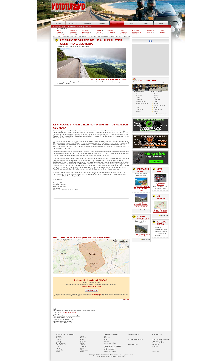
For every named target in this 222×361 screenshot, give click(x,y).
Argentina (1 (73, 30)
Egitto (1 (122, 30)
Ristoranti (155, 346)
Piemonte (157, 96)
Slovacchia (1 (61, 34)
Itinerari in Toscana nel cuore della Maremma (160, 211)
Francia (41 (135, 30)
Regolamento (101, 356)
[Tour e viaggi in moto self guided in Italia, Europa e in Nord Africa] (150, 125)
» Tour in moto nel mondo (75, 26)
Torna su (127, 299)
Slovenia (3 (73, 34)
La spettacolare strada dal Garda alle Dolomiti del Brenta (142, 188)
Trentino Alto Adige (159, 105)
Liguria (138, 107)
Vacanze (106, 341)
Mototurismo (87, 23)
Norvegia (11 (111, 32)
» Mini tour (88, 26)
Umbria (156, 107)
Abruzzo (138, 94)
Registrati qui (96, 294)
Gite (105, 336)
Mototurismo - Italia (162, 114)
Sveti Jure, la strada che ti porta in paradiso (142, 235)
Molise (156, 94)
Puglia (156, 98)
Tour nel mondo (81, 36)
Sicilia (155, 101)
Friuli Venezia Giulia (142, 103)
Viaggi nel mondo (109, 348)
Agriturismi (155, 344)
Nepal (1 (98, 32)
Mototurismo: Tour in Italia (69, 36)
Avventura (131, 23)
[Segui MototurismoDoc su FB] (150, 41)
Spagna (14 (85, 34)
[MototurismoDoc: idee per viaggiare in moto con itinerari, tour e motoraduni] (68, 5)
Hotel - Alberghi (157, 341)
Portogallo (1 (123, 32)
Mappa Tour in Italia (110, 343)
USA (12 (134, 34)
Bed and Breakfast (157, 343)
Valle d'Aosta (158, 109)
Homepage (58, 23)
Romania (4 (150, 32)
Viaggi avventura (109, 349)
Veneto (156, 111)
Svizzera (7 (99, 34)
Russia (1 (162, 32)
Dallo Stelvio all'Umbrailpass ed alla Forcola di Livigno (141, 204)
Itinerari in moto (145, 210)
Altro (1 (59, 30)
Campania (139, 100)
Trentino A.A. (84, 346)
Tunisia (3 (110, 34)
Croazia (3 (110, 30)
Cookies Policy (120, 356)
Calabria (138, 98)
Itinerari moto (73, 23)
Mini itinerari (164, 215)
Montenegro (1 (86, 32)
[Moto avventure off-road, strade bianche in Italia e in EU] (150, 141)
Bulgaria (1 (99, 30)
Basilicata (139, 96)
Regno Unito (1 (136, 32)
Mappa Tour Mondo (110, 351)
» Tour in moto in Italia (59, 26)
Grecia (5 (161, 30)
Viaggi (106, 339)
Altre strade (146, 239)
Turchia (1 (123, 34)
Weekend (107, 338)
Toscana (156, 103)
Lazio (137, 105)
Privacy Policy (110, 356)
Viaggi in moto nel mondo (68, 312)
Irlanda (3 (59, 32)
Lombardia (139, 109)
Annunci (146, 23)
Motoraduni (102, 23)
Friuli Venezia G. (61, 345)
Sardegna (157, 100)
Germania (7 (150, 30)
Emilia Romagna (141, 101)
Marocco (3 (73, 32)
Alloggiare (160, 23)
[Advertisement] (91, 104)
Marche (138, 111)
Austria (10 (85, 30)
